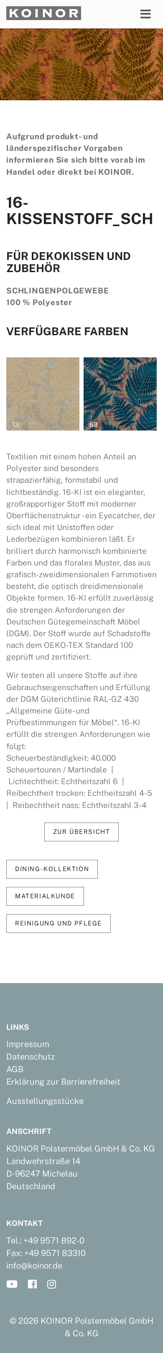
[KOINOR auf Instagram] (54, 1285)
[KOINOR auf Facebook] (35, 1285)
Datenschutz (30, 1057)
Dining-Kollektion (52, 868)
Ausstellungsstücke (45, 1101)
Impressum (27, 1044)
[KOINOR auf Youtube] (14, 1285)
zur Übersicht (81, 831)
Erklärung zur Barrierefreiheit (63, 1082)
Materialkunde (45, 895)
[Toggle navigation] (145, 14)
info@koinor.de (34, 1266)
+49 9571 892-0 (53, 1241)
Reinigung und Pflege (58, 923)
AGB (14, 1069)
